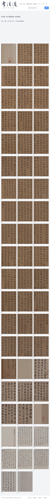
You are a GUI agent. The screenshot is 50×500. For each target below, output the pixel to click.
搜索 (47, 8)
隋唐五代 (35, 4)
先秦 (21, 4)
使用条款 (34, 497)
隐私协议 (40, 497)
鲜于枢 (3, 17)
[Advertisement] (25, 32)
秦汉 (24, 4)
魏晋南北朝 (29, 4)
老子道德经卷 (10, 17)
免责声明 (29, 497)
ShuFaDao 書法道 (8, 497)
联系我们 (45, 497)
